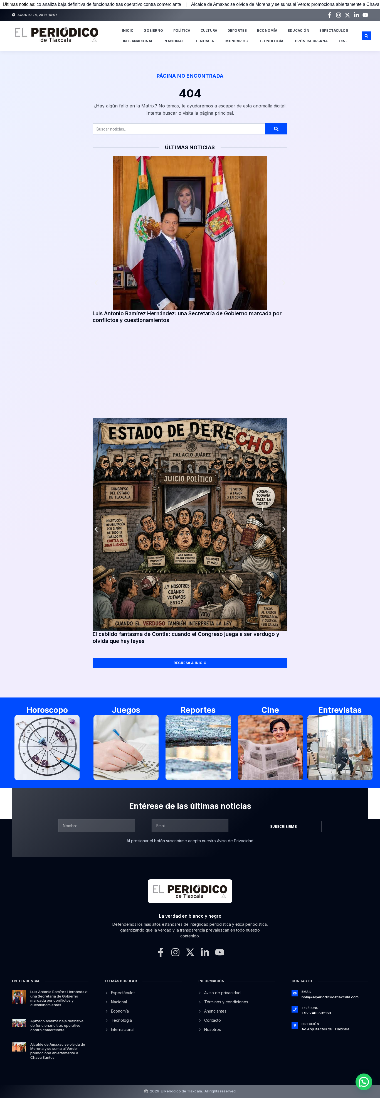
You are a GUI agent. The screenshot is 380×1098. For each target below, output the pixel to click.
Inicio (128, 30)
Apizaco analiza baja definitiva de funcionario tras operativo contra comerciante (56, 1025)
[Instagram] (338, 15)
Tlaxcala (204, 41)
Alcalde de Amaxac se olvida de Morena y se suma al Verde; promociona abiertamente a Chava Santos (227, 4)
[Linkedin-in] (356, 15)
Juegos (126, 710)
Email (306, 992)
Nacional (174, 41)
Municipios (236, 41)
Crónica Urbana (311, 41)
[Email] (295, 993)
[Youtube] (365, 15)
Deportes (237, 30)
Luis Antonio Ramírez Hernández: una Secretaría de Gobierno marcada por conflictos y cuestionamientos (59, 998)
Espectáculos (333, 30)
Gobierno (153, 30)
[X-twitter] (347, 15)
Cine (343, 41)
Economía (267, 30)
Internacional (138, 41)
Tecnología (271, 41)
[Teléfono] (295, 1009)
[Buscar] (276, 128)
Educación (298, 30)
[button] (366, 35)
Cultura (209, 30)
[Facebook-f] (329, 15)
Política (182, 30)
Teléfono (310, 1008)
